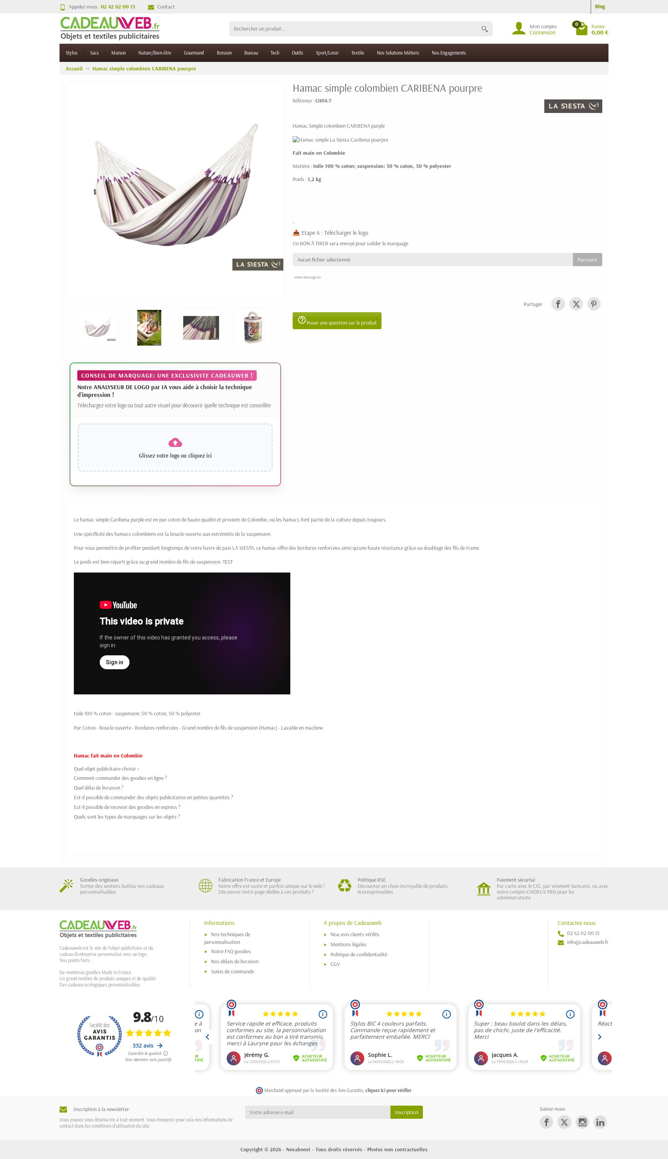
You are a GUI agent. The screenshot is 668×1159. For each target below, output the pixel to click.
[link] (558, 304)
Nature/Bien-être (154, 53)
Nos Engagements (449, 53)
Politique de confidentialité (359, 954)
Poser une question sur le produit (337, 320)
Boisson (224, 53)
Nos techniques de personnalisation (227, 938)
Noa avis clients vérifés (355, 934)
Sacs (94, 53)
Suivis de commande (232, 971)
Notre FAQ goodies (231, 951)
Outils (297, 53)
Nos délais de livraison (235, 961)
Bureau (251, 53)
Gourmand (194, 53)
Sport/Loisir (327, 53)
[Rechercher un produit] (484, 28)
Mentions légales (348, 944)
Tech (275, 53)
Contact (166, 6)
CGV (335, 964)
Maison (118, 53)
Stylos (71, 53)
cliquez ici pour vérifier (388, 1090)
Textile (357, 53)
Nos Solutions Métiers (398, 53)
